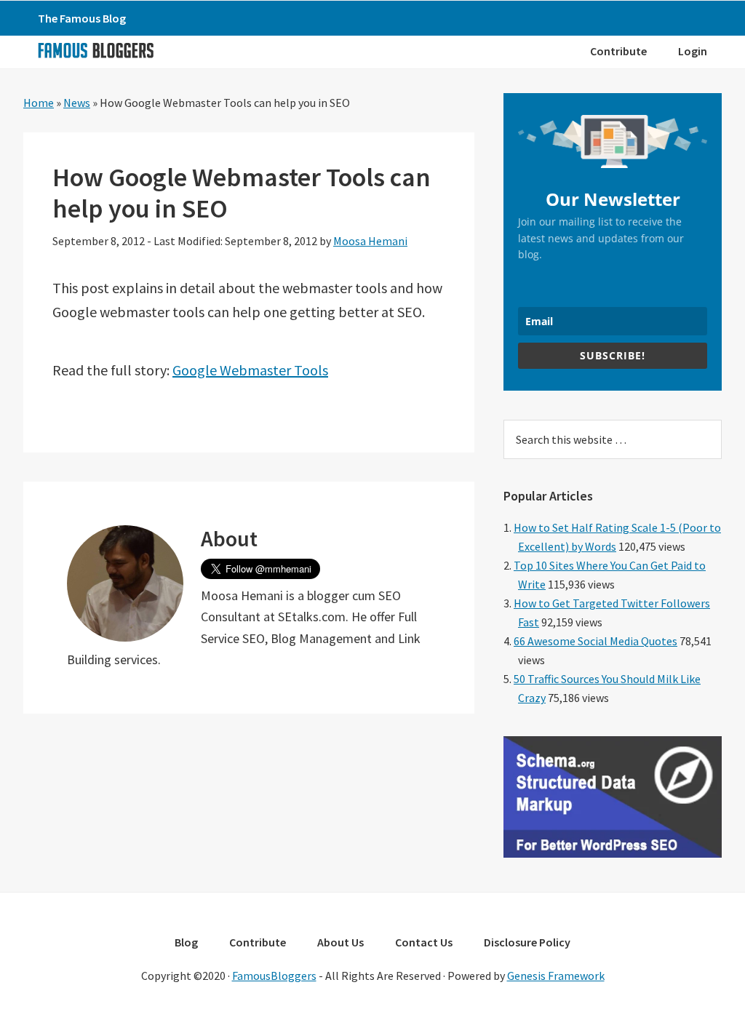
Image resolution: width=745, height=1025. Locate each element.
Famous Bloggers (95, 50)
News (76, 102)
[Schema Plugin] (612, 853)
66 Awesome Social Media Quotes (595, 641)
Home (38, 102)
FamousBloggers (274, 975)
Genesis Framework (556, 975)
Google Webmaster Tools (250, 370)
